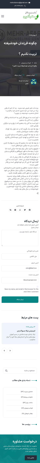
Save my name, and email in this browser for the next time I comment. (21, 290)
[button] (10, 350)
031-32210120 (19, 6)
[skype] (10, 210)
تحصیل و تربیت (28, 392)
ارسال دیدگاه (18, 75)
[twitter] (25, 210)
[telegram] (15, 210)
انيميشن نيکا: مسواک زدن (26, 331)
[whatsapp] (20, 210)
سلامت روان (29, 403)
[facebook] (30, 210)
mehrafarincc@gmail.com (19, 3)
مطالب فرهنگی (29, 414)
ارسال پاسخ (34, 227)
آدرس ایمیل (34, 263)
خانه (35, 63)
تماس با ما (31, 458)
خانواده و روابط (28, 397)
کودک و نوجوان (26, 63)
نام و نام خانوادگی (32, 251)
